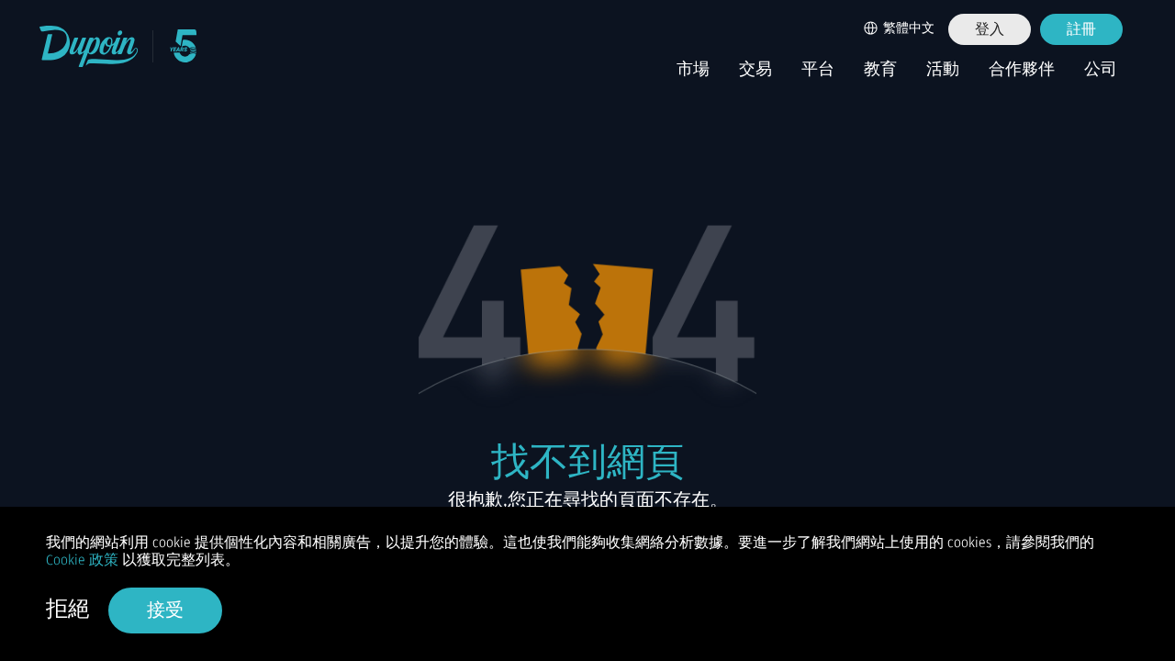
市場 (693, 70)
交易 (755, 70)
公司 (1100, 70)
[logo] (89, 46)
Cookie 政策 (82, 560)
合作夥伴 (1022, 70)
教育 (880, 70)
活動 (942, 70)
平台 (817, 70)
